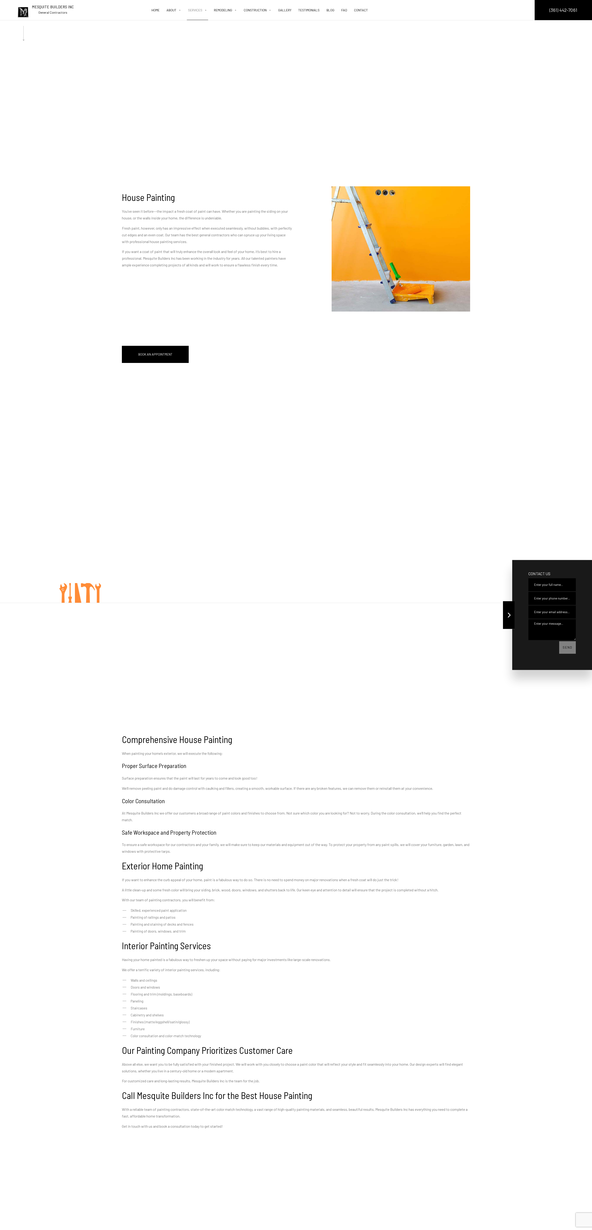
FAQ (344, 10)
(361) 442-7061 (563, 10)
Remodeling (223, 10)
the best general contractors (208, 235)
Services (195, 10)
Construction (255, 10)
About (171, 10)
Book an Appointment (155, 354)
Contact (361, 10)
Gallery (284, 10)
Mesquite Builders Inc (53, 6)
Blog (330, 10)
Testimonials (309, 10)
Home (155, 10)
